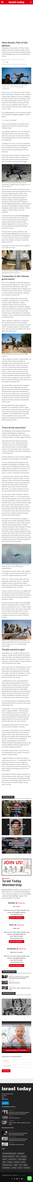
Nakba (25, 1165)
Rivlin (17, 1156)
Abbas (23, 1162)
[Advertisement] (16, 22)
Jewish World (12, 1137)
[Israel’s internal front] (5, 982)
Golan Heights (22, 1159)
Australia (9, 1162)
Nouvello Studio (21, 1175)
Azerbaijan (27, 1167)
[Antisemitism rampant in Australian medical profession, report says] (5, 1138)
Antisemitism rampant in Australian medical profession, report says (18, 1139)
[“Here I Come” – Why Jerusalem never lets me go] (5, 987)
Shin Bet (14, 1167)
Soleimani (17, 1162)
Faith (4, 1162)
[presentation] (27, 997)
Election (5, 1159)
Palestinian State (7, 1165)
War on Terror (12, 1159)
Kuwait (15, 1165)
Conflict (11, 975)
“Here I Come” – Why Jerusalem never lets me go (20, 988)
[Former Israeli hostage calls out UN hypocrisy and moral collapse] (5, 1133)
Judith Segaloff (7, 59)
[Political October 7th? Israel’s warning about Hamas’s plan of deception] (5, 976)
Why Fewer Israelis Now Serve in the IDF (17, 808)
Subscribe (5, 1103)
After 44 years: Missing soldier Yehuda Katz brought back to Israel (17, 827)
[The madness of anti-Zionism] (5, 1144)
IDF (7, 62)
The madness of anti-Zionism (16, 1008)
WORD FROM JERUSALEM (9, 1153)
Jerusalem (23, 1156)
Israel (7, 64)
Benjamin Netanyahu (8, 1156)
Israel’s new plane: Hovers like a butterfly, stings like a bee (16, 845)
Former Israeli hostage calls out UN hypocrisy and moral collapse (18, 1134)
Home (3, 64)
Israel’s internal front (14, 982)
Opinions (11, 981)
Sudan (20, 1167)
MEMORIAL (21, 1153)
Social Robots (6, 1167)
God (20, 1165)
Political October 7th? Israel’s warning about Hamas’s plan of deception (19, 977)
